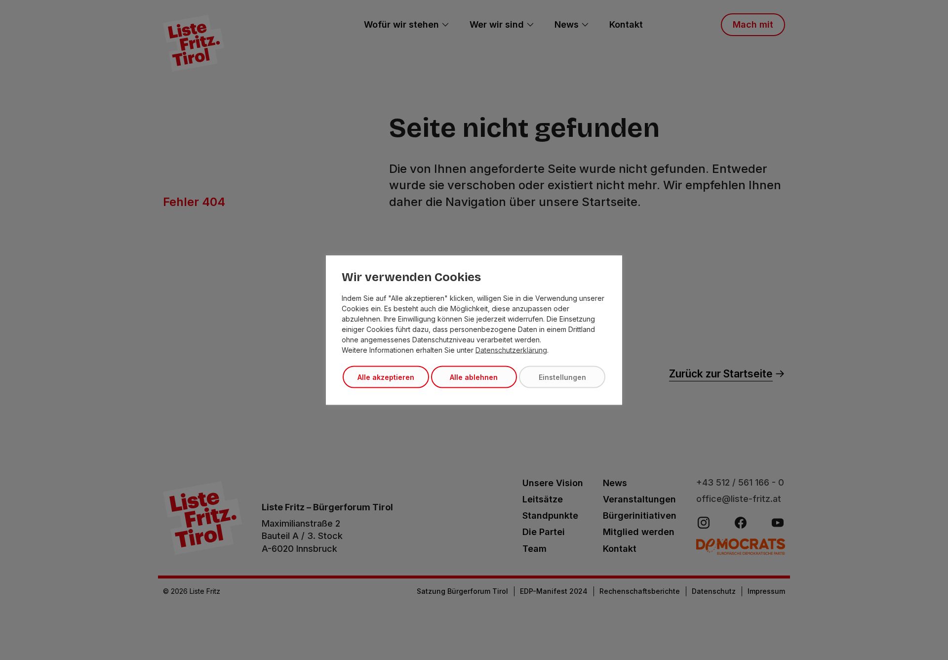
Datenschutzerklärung (511, 350)
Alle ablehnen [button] (474, 377)
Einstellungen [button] (562, 377)
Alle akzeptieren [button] (385, 377)
